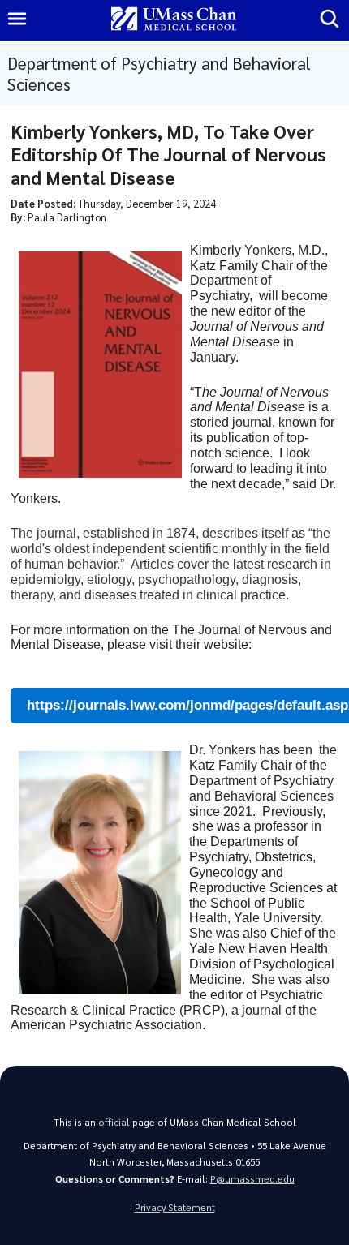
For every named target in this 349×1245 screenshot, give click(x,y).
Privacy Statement (175, 1207)
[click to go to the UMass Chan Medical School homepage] (174, 20)
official (114, 1122)
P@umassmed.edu (252, 1179)
